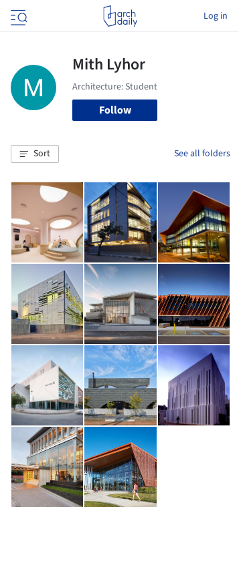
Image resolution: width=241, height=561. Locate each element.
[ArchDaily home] (120, 16)
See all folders (202, 153)
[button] (35, 154)
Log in (216, 16)
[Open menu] (17, 16)
